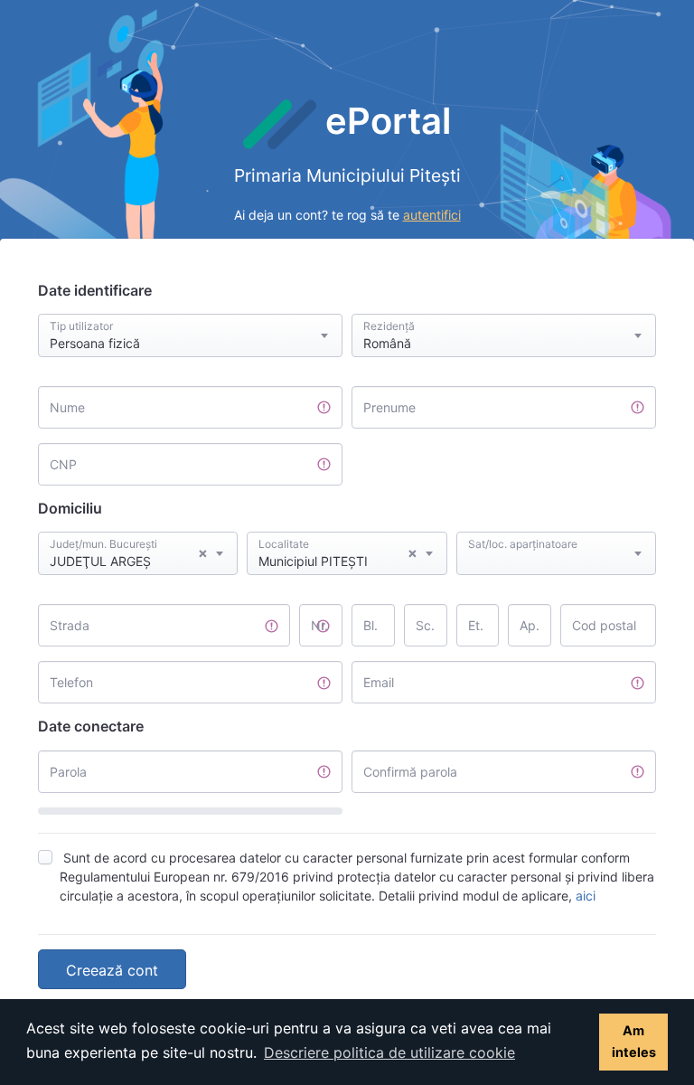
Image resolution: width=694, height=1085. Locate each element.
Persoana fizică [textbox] (95, 343)
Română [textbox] (387, 343)
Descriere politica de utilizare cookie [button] (389, 1052)
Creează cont (112, 970)
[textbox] (556, 536)
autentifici (432, 214)
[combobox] (190, 335)
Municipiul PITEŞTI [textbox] (337, 556)
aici (586, 895)
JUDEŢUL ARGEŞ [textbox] (129, 556)
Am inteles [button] (634, 1041)
